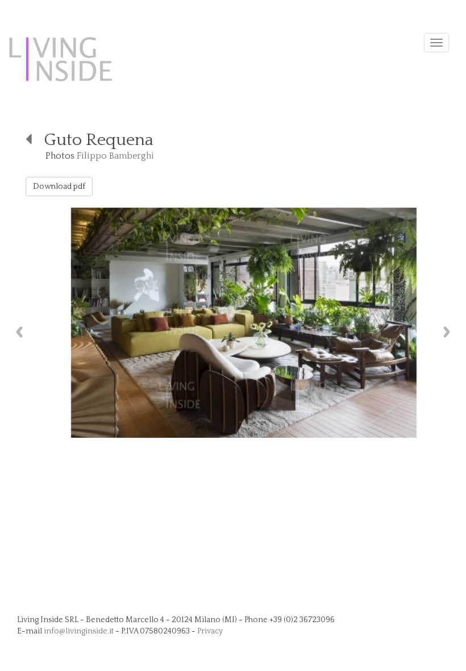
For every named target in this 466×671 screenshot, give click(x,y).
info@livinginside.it (79, 631)
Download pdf (59, 186)
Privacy (210, 631)
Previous (16, 331)
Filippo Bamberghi (115, 156)
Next (449, 331)
